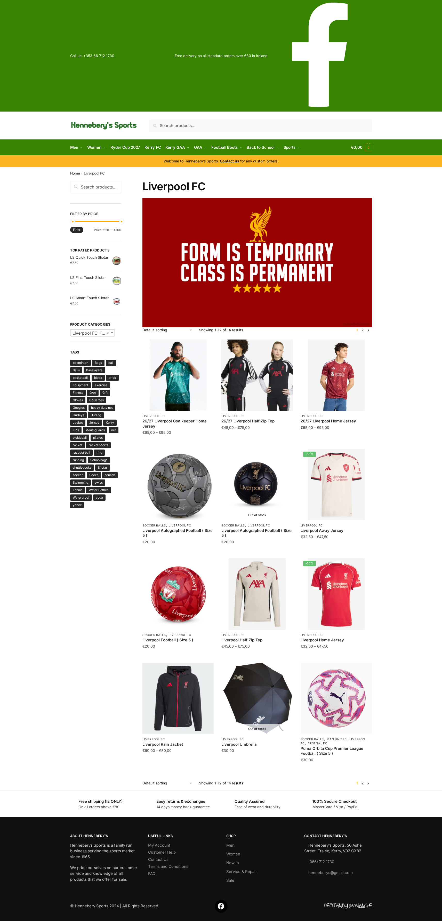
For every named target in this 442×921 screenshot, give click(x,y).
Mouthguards (95, 430)
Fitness (78, 393)
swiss (99, 482)
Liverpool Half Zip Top (241, 639)
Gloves (78, 400)
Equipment (80, 385)
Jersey (94, 422)
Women (233, 854)
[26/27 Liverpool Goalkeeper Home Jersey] (178, 375)
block (98, 378)
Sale (230, 880)
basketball (80, 378)
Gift (105, 393)
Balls (76, 370)
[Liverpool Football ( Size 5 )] (178, 593)
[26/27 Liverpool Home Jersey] (336, 375)
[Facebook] (221, 906)
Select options (178, 442)
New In (232, 862)
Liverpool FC (153, 416)
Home (75, 173)
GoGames (96, 400)
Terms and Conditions (168, 866)
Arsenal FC (317, 743)
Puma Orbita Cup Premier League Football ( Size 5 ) (332, 751)
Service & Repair (241, 871)
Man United (337, 739)
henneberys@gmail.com (330, 872)
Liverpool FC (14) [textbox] (91, 333)
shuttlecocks (82, 467)
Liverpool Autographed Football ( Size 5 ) (177, 533)
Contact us (229, 161)
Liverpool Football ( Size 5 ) (167, 639)
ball (111, 363)
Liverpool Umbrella (239, 744)
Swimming (80, 482)
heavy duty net (102, 408)
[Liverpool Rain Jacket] (178, 698)
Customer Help (162, 852)
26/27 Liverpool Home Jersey (328, 421)
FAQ (151, 873)
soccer (78, 475)
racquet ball (81, 452)
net (113, 430)
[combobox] (92, 332)
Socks (93, 475)
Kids (76, 430)
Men (230, 845)
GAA (93, 393)
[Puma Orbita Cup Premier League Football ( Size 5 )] (336, 698)
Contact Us (158, 859)
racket (77, 445)
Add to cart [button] (178, 552)
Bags (98, 363)
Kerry (110, 422)
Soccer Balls (154, 525)
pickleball (80, 437)
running (78, 460)
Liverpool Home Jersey (322, 639)
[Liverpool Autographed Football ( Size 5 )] (178, 484)
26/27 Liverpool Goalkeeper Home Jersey (174, 424)
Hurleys (78, 415)
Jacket (78, 422)
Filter (77, 230)
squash (110, 475)
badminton (80, 363)
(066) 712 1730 (321, 861)
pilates (98, 437)
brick (112, 378)
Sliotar (102, 467)
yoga (99, 497)
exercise (101, 385)
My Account (159, 845)
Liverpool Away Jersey (322, 530)
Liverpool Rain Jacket (162, 744)
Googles (79, 408)
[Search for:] (96, 187)
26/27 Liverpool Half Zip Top (248, 421)
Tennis (77, 490)
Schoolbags (98, 460)
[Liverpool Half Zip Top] (257, 593)
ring (99, 452)
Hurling (96, 415)
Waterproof (81, 497)
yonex (77, 505)
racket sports (98, 445)
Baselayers (94, 370)
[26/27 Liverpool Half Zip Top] (257, 375)
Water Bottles (98, 490)
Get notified (257, 552)
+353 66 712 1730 (98, 55)
